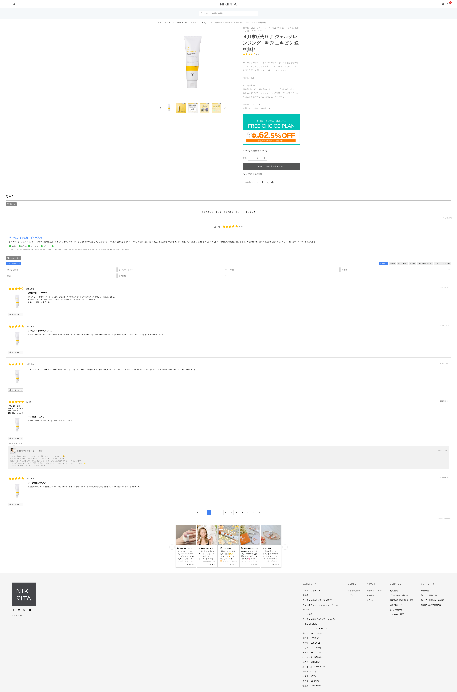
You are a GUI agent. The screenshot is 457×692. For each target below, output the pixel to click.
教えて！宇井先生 (429, 595)
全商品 (305, 595)
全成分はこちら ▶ (252, 105)
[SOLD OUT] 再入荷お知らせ (271, 166)
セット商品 (308, 614)
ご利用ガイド (396, 605)
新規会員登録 (354, 591)
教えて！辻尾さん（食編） (433, 600)
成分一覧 (425, 591)
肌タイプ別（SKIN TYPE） (176, 23)
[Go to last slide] (160, 107)
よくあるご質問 (397, 614)
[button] (169, 107)
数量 (245, 158)
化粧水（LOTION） (311, 638)
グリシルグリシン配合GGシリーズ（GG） (322, 605)
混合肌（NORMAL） (312, 681)
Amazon (306, 610)
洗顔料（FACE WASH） (314, 633)
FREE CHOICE (310, 624)
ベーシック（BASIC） (313, 657)
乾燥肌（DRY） (310, 676)
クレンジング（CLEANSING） (317, 629)
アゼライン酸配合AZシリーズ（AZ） (319, 619)
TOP (159, 23)
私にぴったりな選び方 (431, 605)
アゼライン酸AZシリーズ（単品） (318, 600)
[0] (448, 4)
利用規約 (394, 591)
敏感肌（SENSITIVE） (313, 686)
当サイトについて (375, 591)
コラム (370, 600)
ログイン (352, 595)
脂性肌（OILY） (200, 23)
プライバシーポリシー (400, 595)
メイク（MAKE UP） (312, 652)
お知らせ (371, 595)
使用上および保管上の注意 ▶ (257, 108)
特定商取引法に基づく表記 (402, 600)
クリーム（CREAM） (312, 648)
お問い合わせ (396, 610)
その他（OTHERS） (312, 662)
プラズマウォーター (311, 591)
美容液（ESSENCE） (313, 643)
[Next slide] (225, 107)
